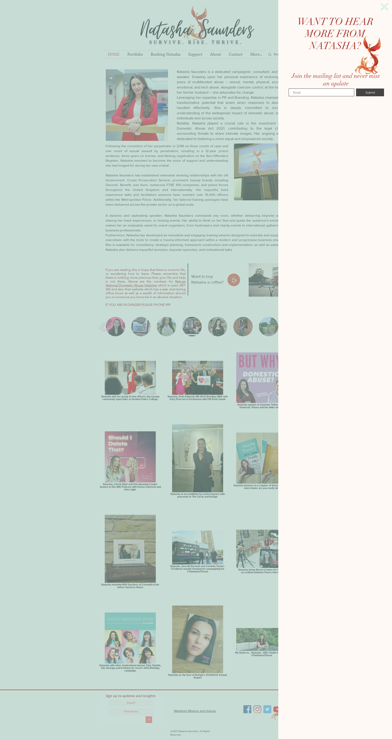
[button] (384, 6)
